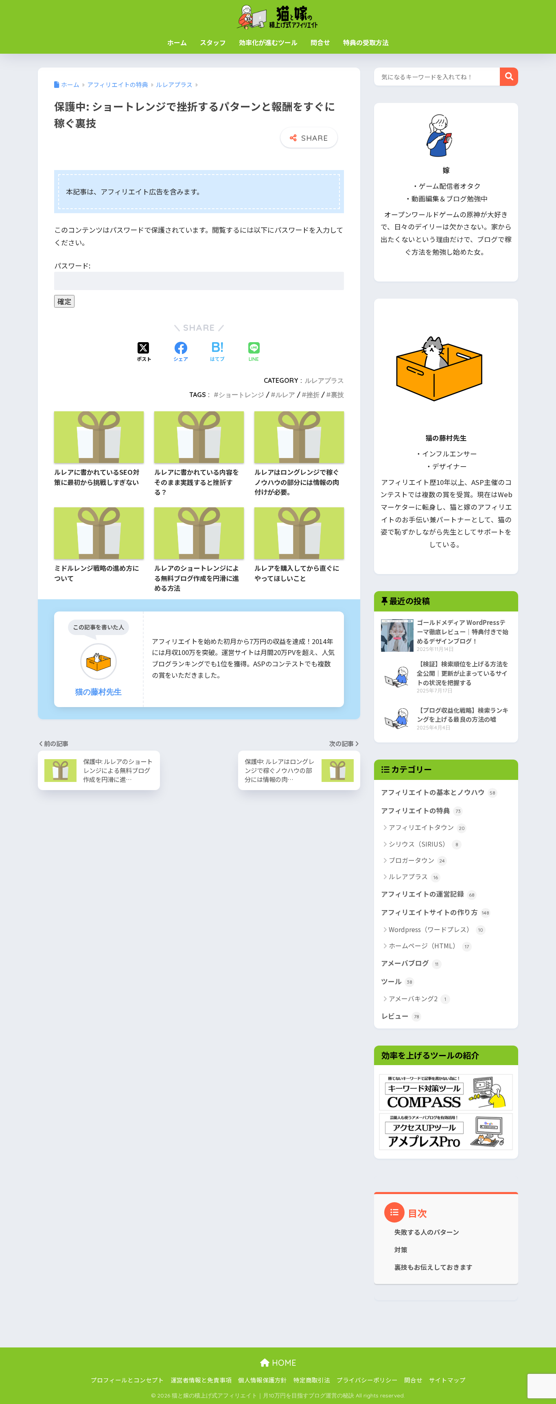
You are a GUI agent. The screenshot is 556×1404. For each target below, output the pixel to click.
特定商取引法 (311, 1380)
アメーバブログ (409, 963)
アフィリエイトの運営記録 (428, 894)
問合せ (320, 42)
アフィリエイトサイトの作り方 (435, 912)
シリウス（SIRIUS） (423, 844)
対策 (400, 1249)
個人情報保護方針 (262, 1380)
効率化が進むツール (268, 42)
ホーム (177, 42)
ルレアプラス (324, 380)
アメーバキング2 (417, 998)
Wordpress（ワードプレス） (436, 929)
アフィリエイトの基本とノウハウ (438, 792)
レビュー (400, 1016)
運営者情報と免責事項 (201, 1380)
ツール (396, 981)
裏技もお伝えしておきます (433, 1267)
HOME (282, 1363)
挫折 (313, 395)
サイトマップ (447, 1380)
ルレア (285, 395)
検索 (509, 77)
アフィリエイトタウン (427, 827)
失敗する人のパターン (426, 1232)
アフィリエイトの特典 (421, 810)
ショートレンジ (241, 395)
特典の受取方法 (366, 42)
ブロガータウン (417, 860)
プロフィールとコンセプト (127, 1380)
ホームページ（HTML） (429, 945)
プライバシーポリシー (367, 1380)
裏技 (337, 395)
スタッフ (213, 42)
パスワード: (72, 265)
